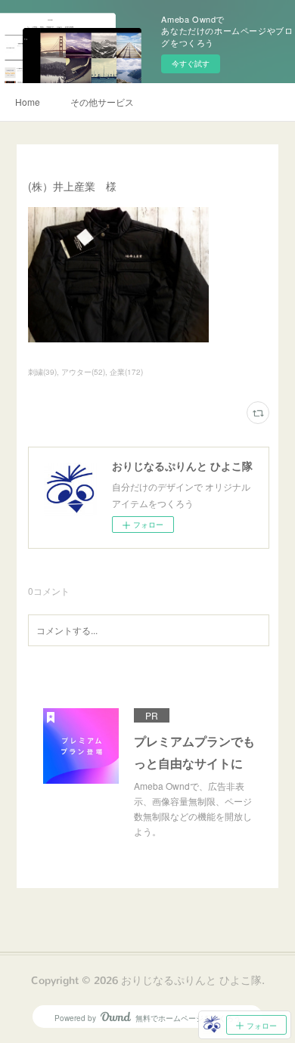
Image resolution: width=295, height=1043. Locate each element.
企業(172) (126, 372)
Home (27, 101)
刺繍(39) (42, 372)
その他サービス (102, 101)
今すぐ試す (191, 63)
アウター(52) (83, 372)
